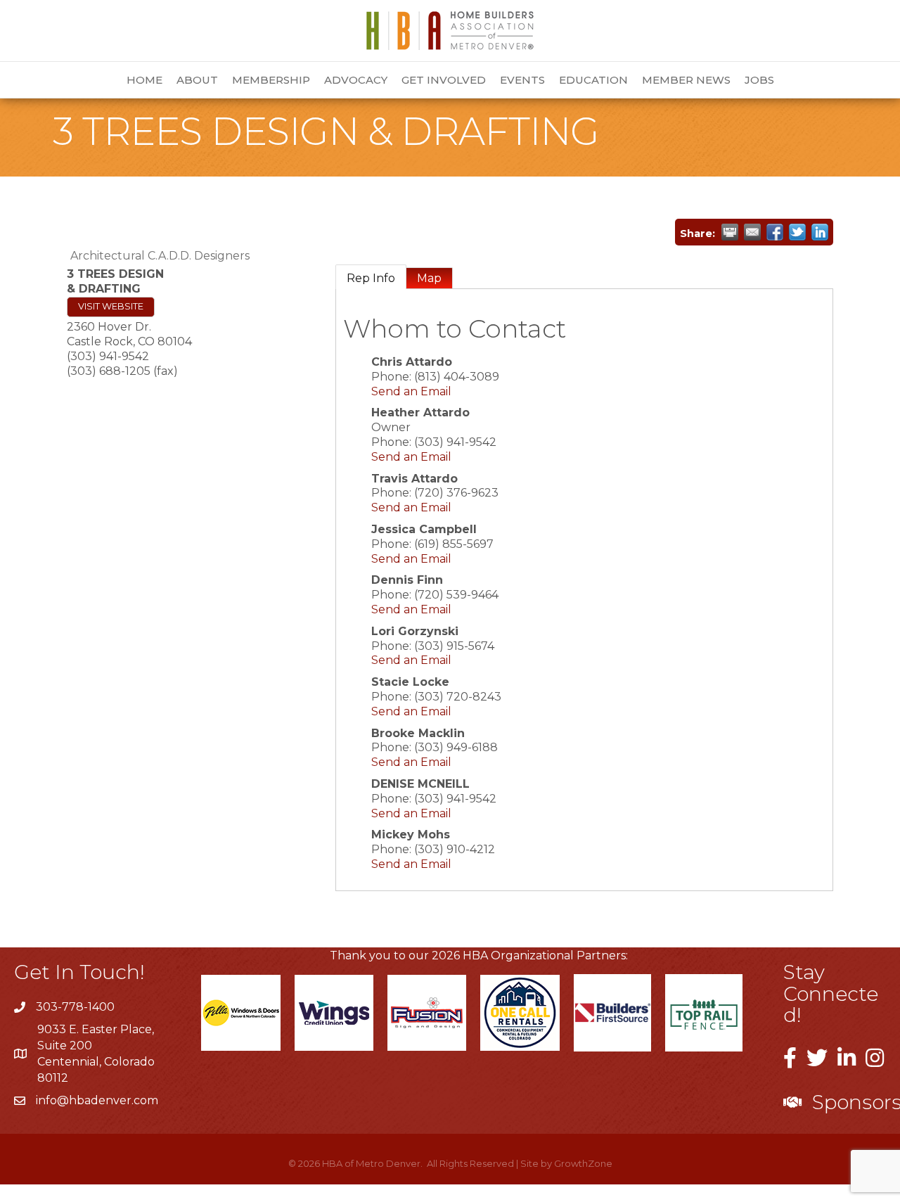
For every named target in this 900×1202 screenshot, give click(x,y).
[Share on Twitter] (797, 232)
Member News (686, 80)
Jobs (759, 80)
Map (429, 278)
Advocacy (355, 80)
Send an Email (411, 391)
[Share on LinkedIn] (819, 232)
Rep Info (371, 278)
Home (144, 80)
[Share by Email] (752, 232)
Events (522, 80)
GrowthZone (583, 1163)
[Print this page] (729, 232)
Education (593, 80)
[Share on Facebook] (774, 232)
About (197, 80)
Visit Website (110, 306)
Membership (271, 80)
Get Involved (443, 80)
